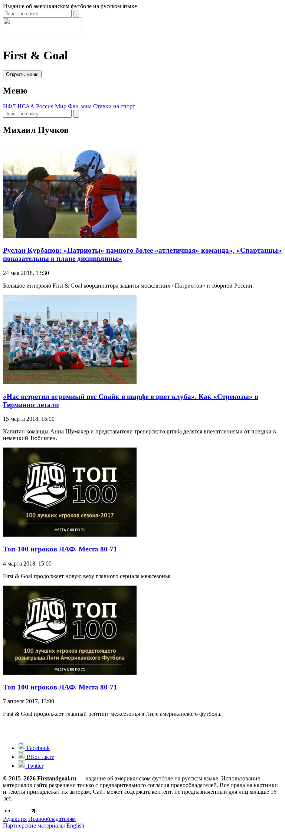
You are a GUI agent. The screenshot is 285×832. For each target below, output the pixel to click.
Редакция (15, 819)
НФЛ (9, 106)
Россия (44, 106)
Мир (60, 106)
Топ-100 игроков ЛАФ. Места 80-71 (60, 549)
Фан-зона (80, 106)
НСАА (26, 106)
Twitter (34, 766)
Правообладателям (52, 819)
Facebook (37, 748)
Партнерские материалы (34, 825)
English (75, 825)
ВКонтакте (39, 757)
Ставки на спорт (114, 106)
